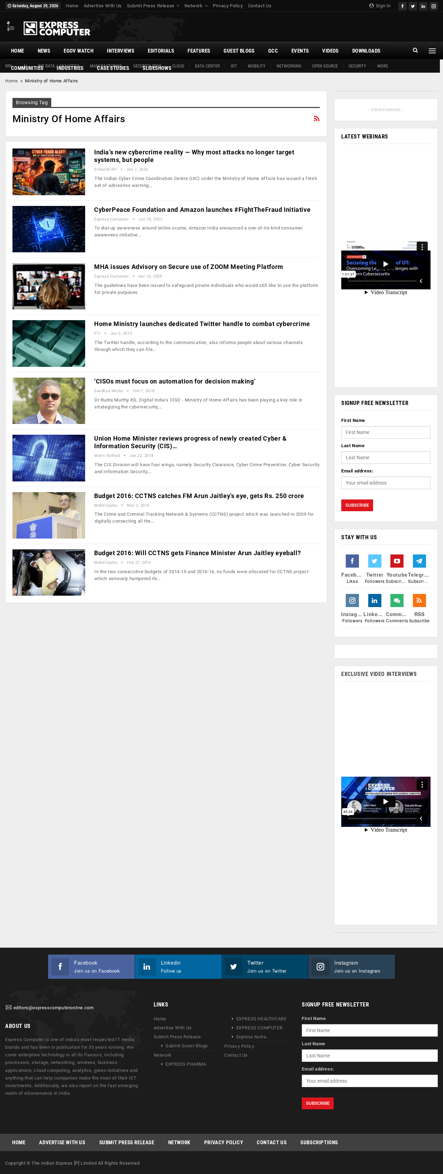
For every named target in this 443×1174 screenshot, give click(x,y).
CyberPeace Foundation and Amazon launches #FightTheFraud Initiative (202, 209)
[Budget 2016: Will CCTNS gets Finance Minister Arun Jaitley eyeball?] (48, 572)
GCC (273, 51)
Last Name (352, 445)
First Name (353, 420)
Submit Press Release (150, 5)
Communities (27, 68)
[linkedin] (423, 5)
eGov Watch (78, 51)
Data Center (207, 66)
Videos (330, 51)
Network (193, 5)
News (44, 51)
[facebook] (402, 5)
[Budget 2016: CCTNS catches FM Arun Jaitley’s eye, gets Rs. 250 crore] (48, 515)
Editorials (161, 51)
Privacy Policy (228, 5)
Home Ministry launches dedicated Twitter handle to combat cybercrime (202, 323)
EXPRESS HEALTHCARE (261, 1018)
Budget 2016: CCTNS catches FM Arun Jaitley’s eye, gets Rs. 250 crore (199, 495)
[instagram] (434, 5)
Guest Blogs (239, 51)
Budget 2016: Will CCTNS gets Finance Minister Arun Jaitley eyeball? (197, 553)
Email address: (357, 470)
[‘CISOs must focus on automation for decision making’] (48, 401)
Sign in (382, 5)
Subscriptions (319, 1142)
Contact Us (260, 5)
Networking (289, 66)
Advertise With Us (103, 5)
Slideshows (157, 68)
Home (72, 5)
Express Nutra (251, 1036)
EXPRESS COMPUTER (259, 1027)
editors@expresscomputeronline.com (53, 1008)
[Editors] (8, 1008)
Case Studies (113, 68)
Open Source (325, 66)
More (382, 66)
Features (199, 51)
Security (357, 66)
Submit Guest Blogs (186, 1045)
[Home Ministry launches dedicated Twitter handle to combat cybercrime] (48, 343)
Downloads (366, 51)
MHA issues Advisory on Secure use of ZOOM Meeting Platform (188, 266)
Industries (70, 68)
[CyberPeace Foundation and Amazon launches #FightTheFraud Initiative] (48, 229)
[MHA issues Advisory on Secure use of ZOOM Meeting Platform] (48, 286)
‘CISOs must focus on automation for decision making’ (174, 381)
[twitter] (413, 5)
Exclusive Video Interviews (379, 674)
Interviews (120, 51)
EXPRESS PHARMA (185, 1064)
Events (300, 51)
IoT (234, 66)
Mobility (256, 66)
